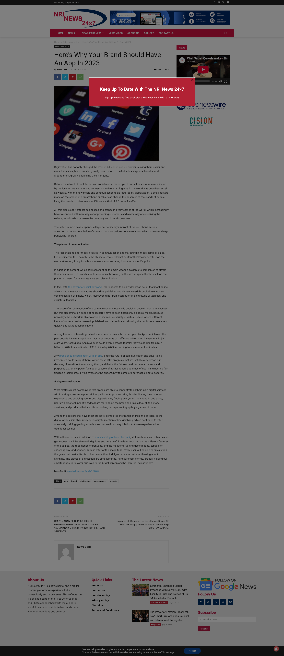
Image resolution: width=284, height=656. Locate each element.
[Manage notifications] (276, 648)
